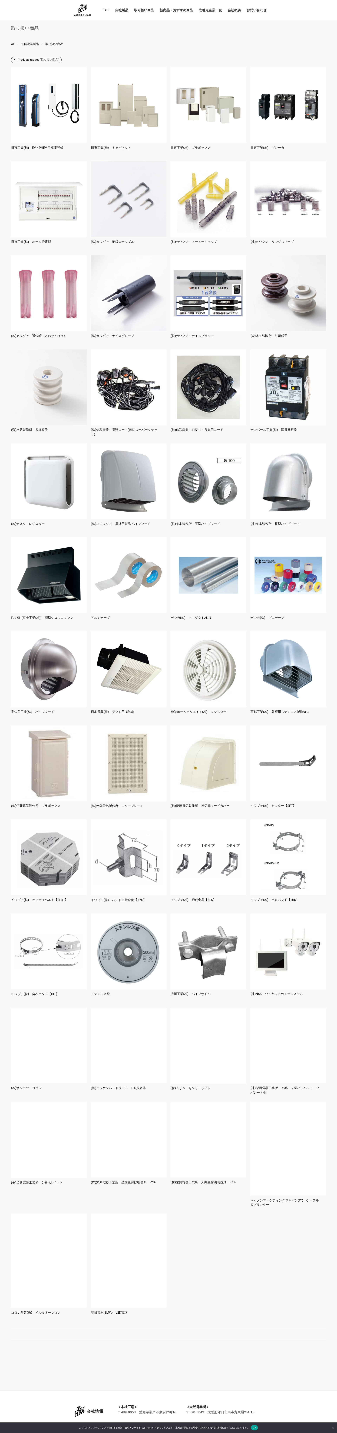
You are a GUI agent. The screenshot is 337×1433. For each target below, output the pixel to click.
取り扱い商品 (144, 10)
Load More (168, 1298)
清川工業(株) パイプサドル (191, 994)
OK (254, 1427)
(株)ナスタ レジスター (28, 524)
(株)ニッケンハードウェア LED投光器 (118, 1088)
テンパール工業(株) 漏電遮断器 (273, 430)
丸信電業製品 (30, 44)
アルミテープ (100, 618)
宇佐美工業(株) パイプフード (32, 712)
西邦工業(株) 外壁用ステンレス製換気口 (279, 712)
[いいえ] (332, 1427)
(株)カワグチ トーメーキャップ (194, 242)
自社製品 (121, 10)
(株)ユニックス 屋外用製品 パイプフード (121, 524)
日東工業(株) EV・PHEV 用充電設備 (37, 147)
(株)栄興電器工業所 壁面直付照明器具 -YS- (123, 1182)
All (12, 44)
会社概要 (234, 10)
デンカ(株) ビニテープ (267, 618)
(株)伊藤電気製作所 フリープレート (117, 806)
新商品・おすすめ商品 (176, 10)
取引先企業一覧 (210, 10)
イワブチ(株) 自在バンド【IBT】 (35, 994)
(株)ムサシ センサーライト (191, 1088)
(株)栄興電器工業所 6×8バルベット (37, 1182)
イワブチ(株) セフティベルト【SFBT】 (39, 900)
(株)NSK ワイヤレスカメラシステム (276, 994)
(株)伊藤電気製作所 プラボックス (36, 806)
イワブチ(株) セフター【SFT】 (273, 806)
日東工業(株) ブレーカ (267, 147)
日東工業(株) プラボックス (191, 147)
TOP (106, 10)
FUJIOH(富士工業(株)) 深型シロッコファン (42, 618)
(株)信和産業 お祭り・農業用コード (197, 430)
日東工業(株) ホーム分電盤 (31, 242)
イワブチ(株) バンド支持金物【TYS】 (118, 900)
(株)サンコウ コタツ (26, 1088)
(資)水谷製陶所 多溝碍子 (29, 430)
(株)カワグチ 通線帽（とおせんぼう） (39, 336)
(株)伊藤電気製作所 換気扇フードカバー (200, 806)
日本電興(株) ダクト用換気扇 (112, 712)
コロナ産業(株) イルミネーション (36, 1276)
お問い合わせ (257, 10)
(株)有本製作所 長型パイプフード (275, 524)
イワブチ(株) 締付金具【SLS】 (193, 900)
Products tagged (38, 59)
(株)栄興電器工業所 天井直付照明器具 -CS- (203, 1182)
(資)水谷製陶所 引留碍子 (268, 336)
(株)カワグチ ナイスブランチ (192, 336)
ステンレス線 (100, 994)
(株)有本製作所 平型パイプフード (195, 524)
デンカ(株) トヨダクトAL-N (191, 618)
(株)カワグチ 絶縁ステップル (112, 242)
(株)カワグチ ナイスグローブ (112, 336)
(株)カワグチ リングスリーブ (272, 242)
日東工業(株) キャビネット (111, 147)
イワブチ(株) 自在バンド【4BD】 (274, 900)
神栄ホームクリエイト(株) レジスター (198, 712)
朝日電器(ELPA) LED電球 (109, 1276)
